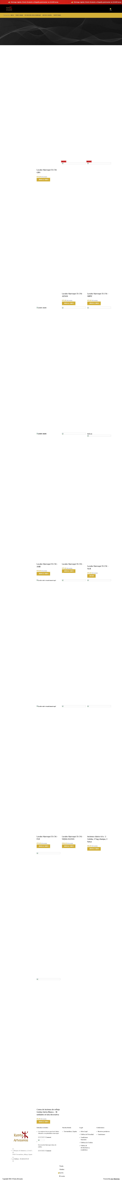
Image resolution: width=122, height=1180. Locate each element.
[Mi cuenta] (104, 8)
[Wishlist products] (108, 8)
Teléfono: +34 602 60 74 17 (21, 1159)
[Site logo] (9, 8)
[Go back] (9, 20)
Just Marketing (115, 1179)
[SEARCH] (33, 8)
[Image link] (20, 1137)
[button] (43, 179)
